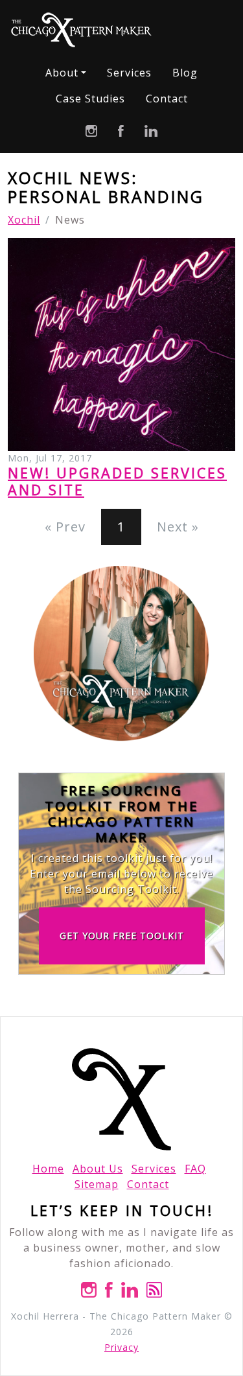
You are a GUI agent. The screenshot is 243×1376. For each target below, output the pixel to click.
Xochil (24, 220)
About (61, 72)
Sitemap (97, 1184)
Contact (167, 98)
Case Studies (90, 98)
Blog (185, 72)
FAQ (195, 1168)
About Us (98, 1168)
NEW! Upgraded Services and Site (117, 481)
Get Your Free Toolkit (122, 935)
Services (129, 72)
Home (48, 1168)
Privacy (121, 1347)
